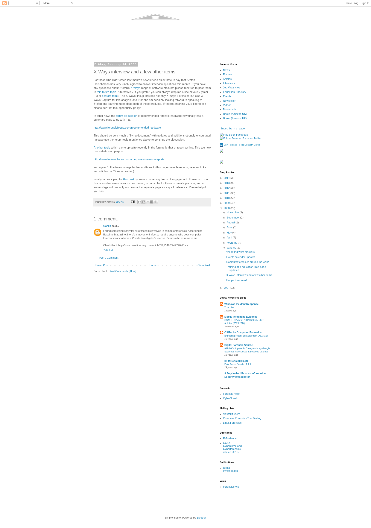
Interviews (229, 83)
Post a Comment (108, 257)
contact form (110, 95)
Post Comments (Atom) (122, 271)
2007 (227, 287)
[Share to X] (148, 202)
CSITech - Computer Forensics (243, 332)
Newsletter (229, 100)
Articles (227, 78)
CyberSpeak (230, 398)
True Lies (229, 307)
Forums (227, 74)
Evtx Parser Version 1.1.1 (237, 364)
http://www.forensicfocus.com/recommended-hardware (127, 127)
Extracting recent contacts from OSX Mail (246, 335)
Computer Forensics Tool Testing (242, 418)
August (231, 222)
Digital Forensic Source (238, 345)
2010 (227, 198)
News (226, 70)
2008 (227, 208)
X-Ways (135, 88)
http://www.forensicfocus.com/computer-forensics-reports (129, 159)
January (232, 247)
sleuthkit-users (231, 414)
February (232, 242)
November (233, 212)
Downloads (229, 109)
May (229, 232)
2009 (227, 203)
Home (153, 265)
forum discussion (126, 115)
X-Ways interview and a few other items (249, 275)
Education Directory (234, 92)
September (233, 217)
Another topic (102, 147)
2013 (227, 183)
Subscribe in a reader (233, 128)
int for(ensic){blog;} (236, 361)
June (230, 227)
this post (128, 179)
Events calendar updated (240, 257)
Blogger (201, 517)
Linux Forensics (232, 422)
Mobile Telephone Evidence (240, 316)
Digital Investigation (230, 469)
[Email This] (139, 202)
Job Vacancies (231, 87)
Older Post (204, 265)
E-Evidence (230, 438)
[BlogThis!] (143, 202)
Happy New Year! (236, 280)
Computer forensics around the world (247, 262)
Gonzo (107, 226)
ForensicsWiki (231, 486)
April (230, 237)
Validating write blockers (240, 251)
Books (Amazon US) (235, 113)
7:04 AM (108, 250)
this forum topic (106, 92)
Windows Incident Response (241, 304)
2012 (227, 188)
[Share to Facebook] (152, 202)
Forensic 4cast (231, 393)
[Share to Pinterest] (156, 202)
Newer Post (101, 265)
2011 (227, 193)
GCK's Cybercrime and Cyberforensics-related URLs (232, 448)
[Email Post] (132, 201)
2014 (227, 177)
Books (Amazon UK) (235, 118)
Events (227, 96)
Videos (227, 105)
